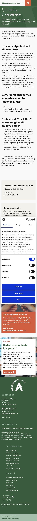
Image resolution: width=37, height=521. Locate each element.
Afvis (18, 300)
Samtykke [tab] (6, 225)
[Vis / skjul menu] (34, 3)
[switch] (32, 265)
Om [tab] (30, 225)
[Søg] (28, 3)
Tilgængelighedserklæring (10, 519)
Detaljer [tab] (18, 225)
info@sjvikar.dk (12, 195)
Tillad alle (18, 287)
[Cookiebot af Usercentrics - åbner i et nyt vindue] (26, 219)
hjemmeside (9, 165)
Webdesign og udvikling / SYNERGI (9, 516)
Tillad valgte (18, 293)
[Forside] (12, 3)
